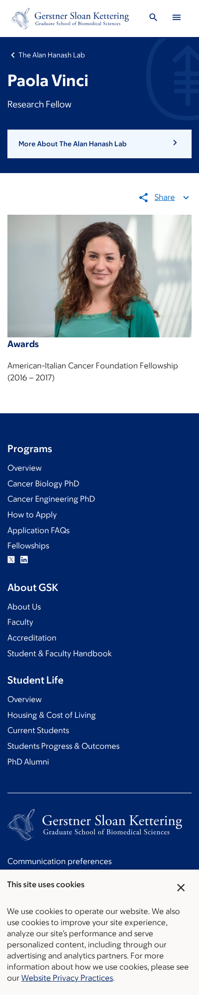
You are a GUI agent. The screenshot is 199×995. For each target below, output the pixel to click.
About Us (24, 606)
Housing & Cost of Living (51, 715)
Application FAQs (38, 530)
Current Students (38, 730)
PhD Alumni (28, 761)
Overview (24, 468)
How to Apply (32, 514)
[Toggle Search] (153, 18)
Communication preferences (59, 861)
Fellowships (28, 545)
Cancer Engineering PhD (51, 499)
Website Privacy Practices (67, 978)
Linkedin (24, 559)
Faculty (20, 622)
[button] (99, 144)
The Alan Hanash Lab (52, 55)
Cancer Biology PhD (43, 483)
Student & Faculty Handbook (59, 653)
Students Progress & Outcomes (63, 746)
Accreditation (31, 637)
